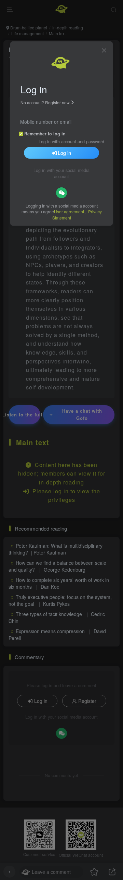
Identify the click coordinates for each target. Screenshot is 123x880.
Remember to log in (45, 134)
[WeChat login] (61, 192)
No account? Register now (45, 102)
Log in (64, 152)
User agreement (69, 211)
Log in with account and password (71, 141)
